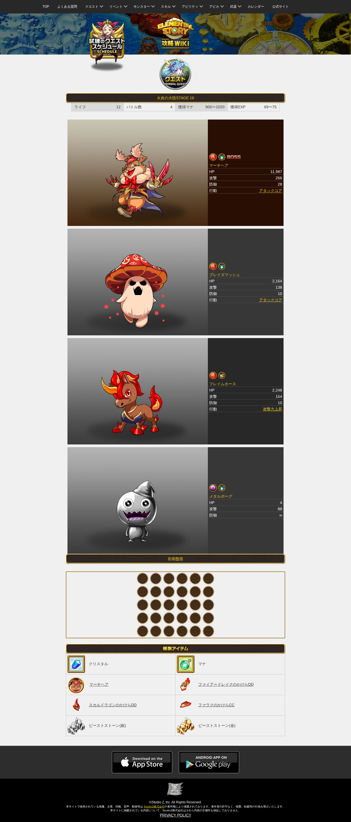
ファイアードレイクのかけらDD (226, 684)
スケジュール (107, 42)
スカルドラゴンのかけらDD (113, 705)
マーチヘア (99, 684)
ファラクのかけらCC (216, 705)
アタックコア (270, 190)
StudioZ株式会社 (154, 806)
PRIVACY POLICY (175, 815)
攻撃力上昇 (272, 409)
